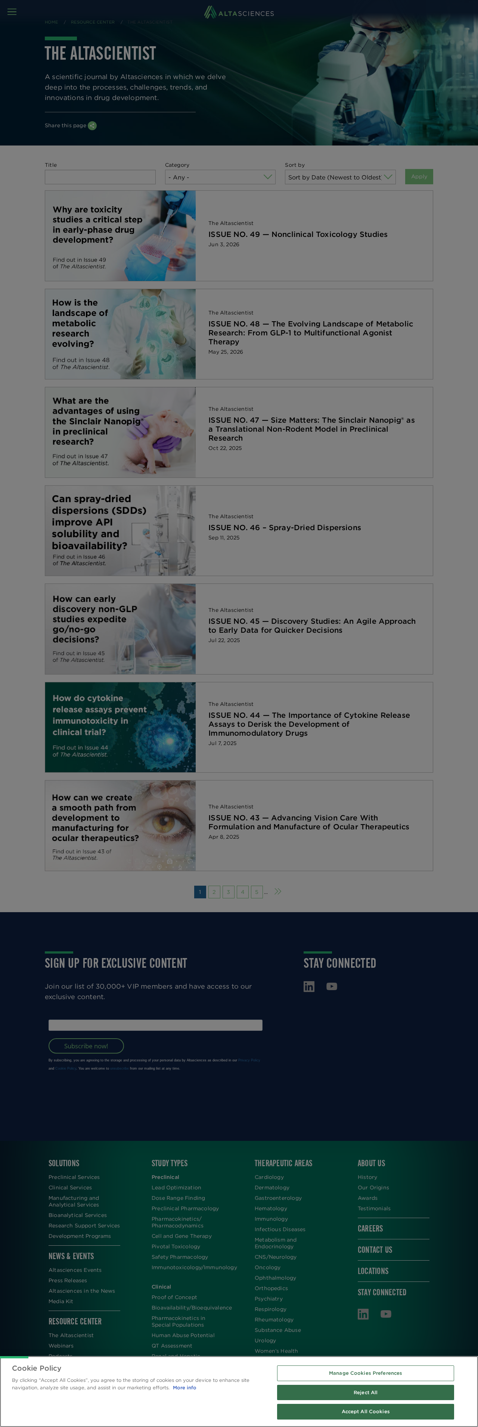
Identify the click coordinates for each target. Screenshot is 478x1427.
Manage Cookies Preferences (365, 1373)
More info (184, 1387)
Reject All (366, 1392)
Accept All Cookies (366, 1411)
